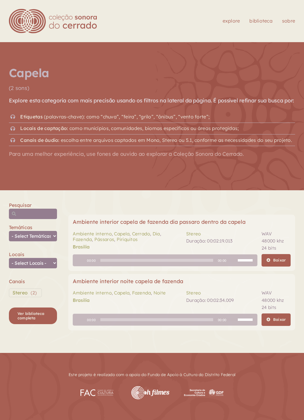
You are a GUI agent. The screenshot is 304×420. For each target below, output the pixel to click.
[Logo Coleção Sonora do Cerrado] (53, 11)
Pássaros (104, 239)
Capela (121, 234)
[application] (165, 260)
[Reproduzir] (80, 260)
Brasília (81, 247)
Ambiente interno (92, 234)
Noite (159, 293)
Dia (156, 234)
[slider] (246, 259)
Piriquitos (127, 239)
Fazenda (82, 239)
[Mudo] (233, 260)
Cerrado (141, 234)
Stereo (20, 293)
